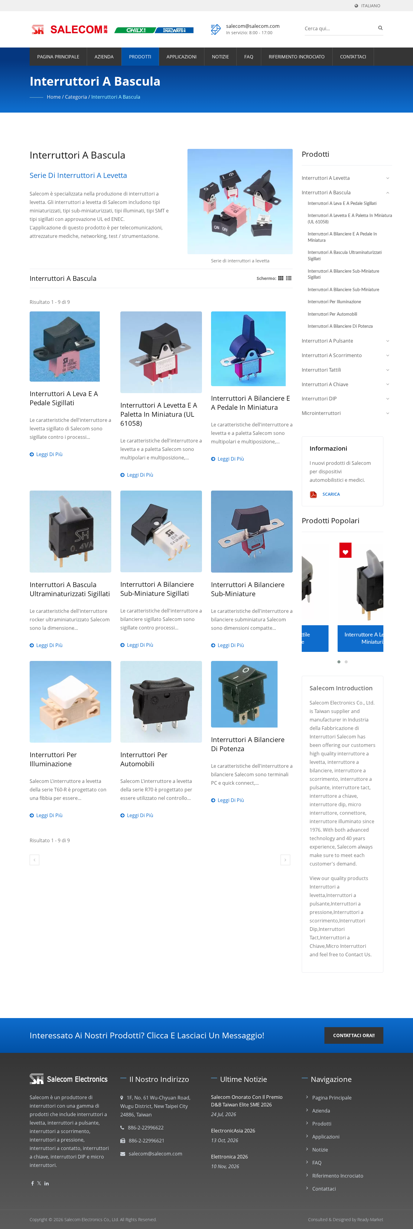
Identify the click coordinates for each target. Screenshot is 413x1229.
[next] (285, 860)
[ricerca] (378, 27)
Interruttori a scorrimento (332, 355)
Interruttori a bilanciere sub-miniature (248, 589)
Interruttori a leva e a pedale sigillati (64, 398)
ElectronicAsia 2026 (233, 1130)
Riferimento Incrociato (297, 57)
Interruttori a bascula (115, 97)
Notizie (220, 57)
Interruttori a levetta (326, 178)
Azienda (104, 57)
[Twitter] (39, 1183)
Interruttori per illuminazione (53, 759)
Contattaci (353, 57)
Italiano (370, 5)
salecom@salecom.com (253, 26)
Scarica (330, 494)
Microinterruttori (321, 413)
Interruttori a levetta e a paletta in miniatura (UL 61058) (158, 414)
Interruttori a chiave (325, 384)
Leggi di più (70, 437)
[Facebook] (32, 1183)
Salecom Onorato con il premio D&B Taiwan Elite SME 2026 (247, 1101)
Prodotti (140, 57)
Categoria (76, 97)
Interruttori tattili (321, 369)
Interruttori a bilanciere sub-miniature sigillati (157, 589)
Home (54, 97)
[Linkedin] (46, 1183)
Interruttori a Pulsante (327, 340)
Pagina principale (58, 57)
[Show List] (289, 278)
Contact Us (357, 954)
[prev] (34, 860)
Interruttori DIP (319, 398)
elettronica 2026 (229, 1156)
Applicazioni (182, 57)
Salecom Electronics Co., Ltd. (91, 1219)
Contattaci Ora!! (354, 1035)
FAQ (248, 57)
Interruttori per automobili (143, 759)
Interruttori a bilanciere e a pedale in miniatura (250, 402)
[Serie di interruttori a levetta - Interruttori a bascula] (240, 203)
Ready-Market (370, 1219)
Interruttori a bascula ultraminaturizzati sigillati (70, 589)
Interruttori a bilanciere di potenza (248, 744)
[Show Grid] (281, 278)
